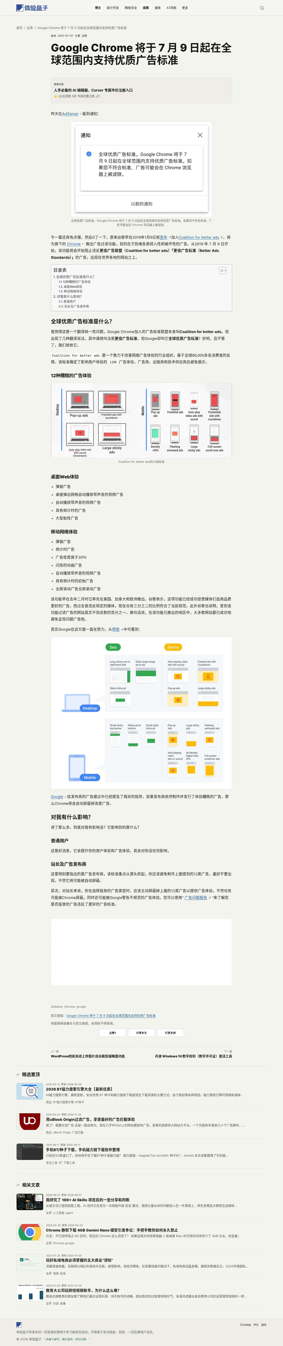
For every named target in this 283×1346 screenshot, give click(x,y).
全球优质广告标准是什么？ (76, 277)
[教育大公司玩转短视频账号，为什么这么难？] (29, 1292)
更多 (185, 8)
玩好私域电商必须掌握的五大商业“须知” (79, 1260)
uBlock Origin (62, 1132)
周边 (49, 1102)
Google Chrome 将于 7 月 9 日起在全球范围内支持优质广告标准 (111, 1015)
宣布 (163, 237)
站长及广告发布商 (76, 306)
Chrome (74, 244)
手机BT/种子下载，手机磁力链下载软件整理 (83, 1150)
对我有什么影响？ (70, 296)
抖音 (56, 1303)
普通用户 (69, 301)
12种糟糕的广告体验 (77, 282)
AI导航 (171, 8)
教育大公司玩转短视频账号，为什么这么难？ (83, 1290)
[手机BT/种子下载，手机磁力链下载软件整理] (29, 1151)
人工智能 (59, 1213)
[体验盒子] (32, 8)
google (81, 1006)
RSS (256, 1324)
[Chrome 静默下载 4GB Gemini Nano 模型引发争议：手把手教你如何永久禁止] (29, 1232)
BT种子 (79, 1102)
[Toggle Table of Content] (222, 270)
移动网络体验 (73, 291)
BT (60, 1162)
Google (57, 796)
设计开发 (113, 8)
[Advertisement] (141, 952)
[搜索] (262, 8)
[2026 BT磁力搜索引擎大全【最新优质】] (29, 1091)
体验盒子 (35, 1339)
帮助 (116, 629)
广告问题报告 (196, 897)
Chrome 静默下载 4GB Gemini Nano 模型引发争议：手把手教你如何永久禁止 (112, 1230)
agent (69, 1213)
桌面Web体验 (73, 286)
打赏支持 (170, 1032)
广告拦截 (77, 1132)
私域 (63, 1273)
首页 (19, 28)
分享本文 (141, 1032)
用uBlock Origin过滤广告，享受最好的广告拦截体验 (90, 1119)
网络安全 (131, 8)
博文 (98, 8)
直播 (63, 1303)
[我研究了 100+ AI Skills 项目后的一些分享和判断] (29, 1202)
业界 (30, 28)
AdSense (70, 113)
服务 (158, 8)
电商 (56, 1273)
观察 (146, 8)
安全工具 (51, 1162)
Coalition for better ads (199, 237)
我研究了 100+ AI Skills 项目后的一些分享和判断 (88, 1200)
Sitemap (245, 1324)
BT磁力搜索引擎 (63, 1102)
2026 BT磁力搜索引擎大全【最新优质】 (80, 1089)
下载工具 (69, 1162)
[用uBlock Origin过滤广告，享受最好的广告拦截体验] (29, 1121)
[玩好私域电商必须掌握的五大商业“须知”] (29, 1262)
